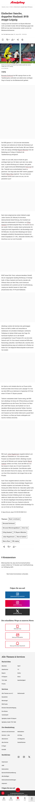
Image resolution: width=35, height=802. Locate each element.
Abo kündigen (5, 776)
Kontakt (4, 749)
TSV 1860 (4, 680)
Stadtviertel (5, 669)
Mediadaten (21, 731)
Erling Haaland (7, 532)
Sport (7, 6)
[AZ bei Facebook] (19, 757)
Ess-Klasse (5, 711)
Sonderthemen (21, 742)
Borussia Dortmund (7, 75)
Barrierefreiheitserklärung (9, 772)
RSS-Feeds (5, 704)
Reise (19, 676)
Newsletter (5, 697)
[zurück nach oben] (18, 790)
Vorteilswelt (5, 715)
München (4, 666)
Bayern (4, 673)
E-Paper (4, 746)
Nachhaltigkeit (21, 680)
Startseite (3, 6)
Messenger (5, 700)
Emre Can (28, 167)
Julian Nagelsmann (13, 454)
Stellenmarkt (21, 693)
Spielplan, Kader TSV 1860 (9, 722)
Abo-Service (5, 742)
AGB (3, 765)
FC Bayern (4, 676)
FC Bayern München (20, 532)
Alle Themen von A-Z (7, 693)
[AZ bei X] (29, 757)
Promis (4, 684)
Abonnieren (5, 738)
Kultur (19, 673)
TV (18, 669)
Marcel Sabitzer (22, 537)
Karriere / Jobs (6, 735)
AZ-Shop (20, 735)
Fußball (11, 6)
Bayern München (23, 150)
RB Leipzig (15, 541)
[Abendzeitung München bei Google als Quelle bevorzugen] (22, 39)
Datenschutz (5, 769)
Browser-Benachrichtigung (9, 707)
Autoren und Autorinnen (8, 731)
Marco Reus (10, 174)
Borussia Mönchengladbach (11, 528)
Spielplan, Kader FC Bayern (9, 718)
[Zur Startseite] (17, 4)
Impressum (5, 762)
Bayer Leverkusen (14, 519)
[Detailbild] (32, 45)
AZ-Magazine (21, 738)
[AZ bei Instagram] (24, 757)
